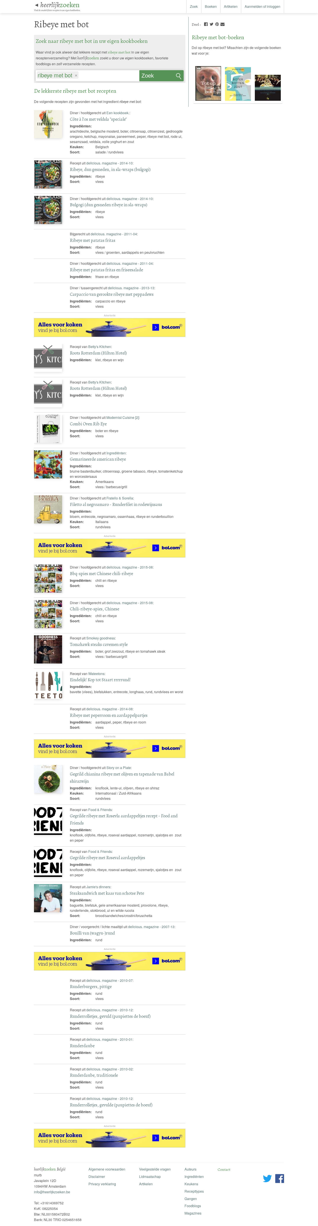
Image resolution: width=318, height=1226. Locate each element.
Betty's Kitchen (99, 346)
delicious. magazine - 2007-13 (151, 926)
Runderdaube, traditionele (94, 1075)
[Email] (222, 23)
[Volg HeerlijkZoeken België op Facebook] (279, 1179)
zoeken (60, 5)
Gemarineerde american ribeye (98, 459)
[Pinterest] (217, 23)
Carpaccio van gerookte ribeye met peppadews (112, 294)
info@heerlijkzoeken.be (52, 1191)
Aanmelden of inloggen (262, 6)
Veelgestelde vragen (155, 1169)
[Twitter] (212, 23)
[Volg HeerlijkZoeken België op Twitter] (267, 1179)
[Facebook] (206, 23)
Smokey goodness (100, 638)
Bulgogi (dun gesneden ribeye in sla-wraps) (108, 205)
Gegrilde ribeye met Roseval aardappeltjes (107, 858)
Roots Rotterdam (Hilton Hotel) (98, 353)
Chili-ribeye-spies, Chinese (94, 609)
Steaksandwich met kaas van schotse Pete (107, 893)
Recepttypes (194, 1191)
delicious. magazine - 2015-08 (129, 567)
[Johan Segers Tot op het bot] (208, 100)
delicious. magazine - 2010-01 (109, 1039)
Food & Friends (100, 809)
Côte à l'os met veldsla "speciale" (98, 119)
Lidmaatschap (150, 1176)
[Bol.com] (109, 335)
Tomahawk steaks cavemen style (99, 644)
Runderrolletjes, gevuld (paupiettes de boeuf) (110, 1016)
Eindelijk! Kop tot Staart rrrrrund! (100, 680)
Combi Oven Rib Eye (88, 424)
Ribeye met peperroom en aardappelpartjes (109, 715)
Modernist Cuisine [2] (122, 417)
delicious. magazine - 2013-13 (131, 287)
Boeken (211, 6)
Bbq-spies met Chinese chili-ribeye (101, 574)
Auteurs (190, 1169)
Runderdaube (82, 1046)
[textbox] (82, 75)
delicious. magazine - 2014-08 (109, 708)
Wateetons (96, 673)
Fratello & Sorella (119, 498)
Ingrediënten (116, 452)
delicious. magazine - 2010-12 (109, 1009)
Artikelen (231, 6)
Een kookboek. (117, 112)
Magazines (193, 1213)
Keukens (191, 1183)
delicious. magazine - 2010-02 (109, 1069)
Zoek (194, 6)
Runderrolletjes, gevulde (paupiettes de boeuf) (111, 1105)
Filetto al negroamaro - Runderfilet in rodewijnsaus (116, 504)
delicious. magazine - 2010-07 (109, 980)
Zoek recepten (152, 77)
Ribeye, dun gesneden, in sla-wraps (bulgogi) (110, 169)
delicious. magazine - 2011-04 (114, 233)
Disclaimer (96, 1176)
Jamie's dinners (98, 886)
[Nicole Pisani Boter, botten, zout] (238, 100)
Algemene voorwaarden (106, 1169)
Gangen (191, 1198)
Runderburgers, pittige (91, 987)
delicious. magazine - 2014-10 (109, 163)
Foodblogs (193, 1205)
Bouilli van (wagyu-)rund (92, 933)
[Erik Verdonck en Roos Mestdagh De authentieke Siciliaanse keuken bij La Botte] (267, 100)
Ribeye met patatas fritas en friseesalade (106, 270)
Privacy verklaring (102, 1183)
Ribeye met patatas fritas (92, 240)
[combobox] (87, 73)
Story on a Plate (118, 767)
